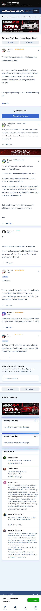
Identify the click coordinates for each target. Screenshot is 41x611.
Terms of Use (6, 602)
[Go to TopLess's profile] (4, 50)
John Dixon (11, 124)
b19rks (9, 313)
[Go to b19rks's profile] (4, 314)
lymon (9, 160)
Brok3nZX (12, 509)
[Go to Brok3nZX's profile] (4, 482)
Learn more (4, 4)
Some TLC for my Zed (15, 514)
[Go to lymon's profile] (4, 161)
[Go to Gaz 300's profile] (4, 457)
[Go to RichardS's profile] (4, 530)
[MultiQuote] (3, 145)
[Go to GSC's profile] (4, 514)
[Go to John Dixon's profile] (4, 125)
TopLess (10, 49)
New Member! (13, 457)
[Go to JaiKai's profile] (4, 469)
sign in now (11, 371)
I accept (34, 600)
